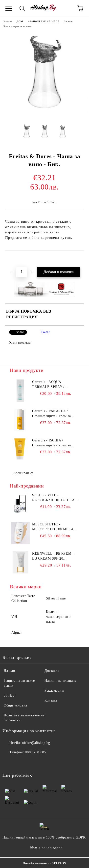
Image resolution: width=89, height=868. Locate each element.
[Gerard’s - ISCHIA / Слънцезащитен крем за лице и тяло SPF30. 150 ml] (20, 449)
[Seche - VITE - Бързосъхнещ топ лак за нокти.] (20, 504)
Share (20, 332)
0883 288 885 (35, 752)
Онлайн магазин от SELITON (44, 863)
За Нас (9, 695)
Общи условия (15, 705)
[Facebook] (9, 762)
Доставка (51, 671)
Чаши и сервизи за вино (17, 26)
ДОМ (20, 21)
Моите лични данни (46, 847)
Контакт (50, 700)
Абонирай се (23, 473)
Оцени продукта (19, 342)
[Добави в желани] (80, 259)
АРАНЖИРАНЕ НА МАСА (43, 21)
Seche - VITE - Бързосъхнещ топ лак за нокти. (54, 498)
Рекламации (54, 690)
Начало (7, 21)
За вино (68, 21)
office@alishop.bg (36, 743)
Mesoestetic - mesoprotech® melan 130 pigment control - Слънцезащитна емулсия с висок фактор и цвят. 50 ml (54, 527)
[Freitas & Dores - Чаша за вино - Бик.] (44, 116)
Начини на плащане (60, 680)
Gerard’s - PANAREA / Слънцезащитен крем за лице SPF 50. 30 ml (51, 414)
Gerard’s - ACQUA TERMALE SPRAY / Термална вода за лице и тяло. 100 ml (52, 384)
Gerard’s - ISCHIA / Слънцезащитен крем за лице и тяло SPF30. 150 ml (53, 443)
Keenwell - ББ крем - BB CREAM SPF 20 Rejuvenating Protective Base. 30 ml (55, 556)
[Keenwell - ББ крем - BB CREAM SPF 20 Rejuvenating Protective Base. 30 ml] (20, 562)
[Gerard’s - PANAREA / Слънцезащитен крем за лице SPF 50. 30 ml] (20, 420)
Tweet (45, 332)
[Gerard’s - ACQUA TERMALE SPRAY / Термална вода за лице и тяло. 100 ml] (20, 391)
